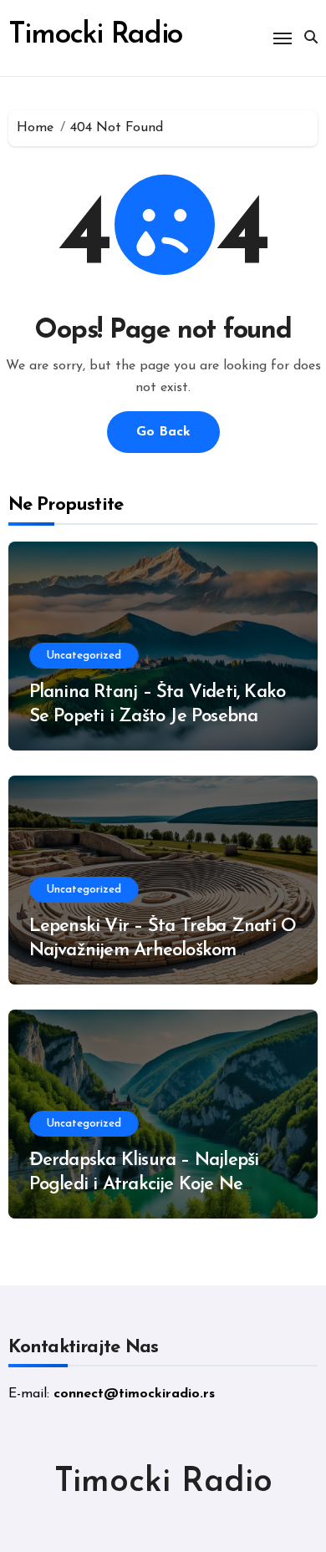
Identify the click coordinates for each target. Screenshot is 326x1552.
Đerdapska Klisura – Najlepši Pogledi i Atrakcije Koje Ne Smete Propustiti (144, 1184)
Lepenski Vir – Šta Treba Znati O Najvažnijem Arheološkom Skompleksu (163, 950)
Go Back (163, 432)
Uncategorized (84, 655)
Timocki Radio (95, 35)
